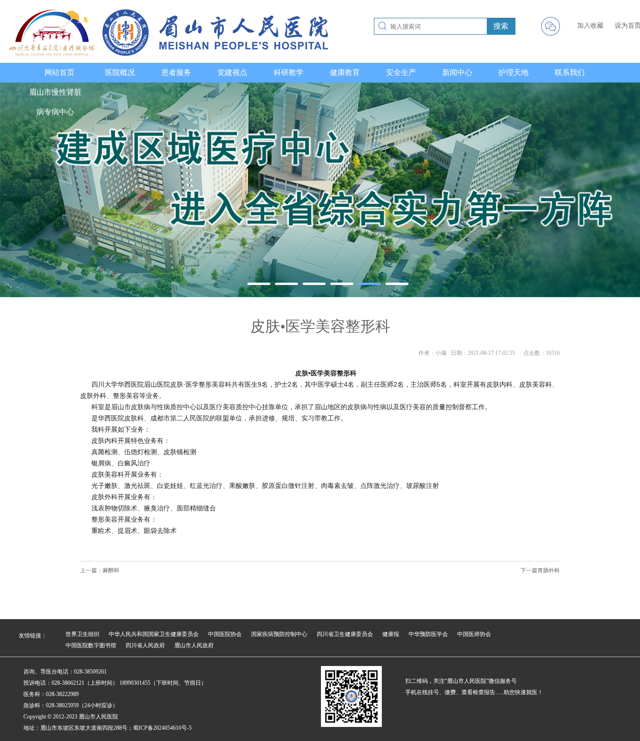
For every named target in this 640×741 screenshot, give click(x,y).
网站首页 (59, 72)
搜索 (500, 26)
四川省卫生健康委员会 (345, 634)
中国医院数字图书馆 (91, 645)
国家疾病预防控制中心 (279, 634)
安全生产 (401, 72)
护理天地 (513, 72)
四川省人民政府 (145, 645)
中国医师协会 (474, 634)
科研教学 (289, 72)
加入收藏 (590, 25)
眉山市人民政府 (194, 645)
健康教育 (345, 72)
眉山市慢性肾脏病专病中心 (55, 102)
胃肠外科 (548, 570)
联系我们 (570, 72)
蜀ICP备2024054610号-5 (162, 728)
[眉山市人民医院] (168, 54)
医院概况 (120, 72)
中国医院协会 (225, 634)
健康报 (390, 634)
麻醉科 (111, 570)
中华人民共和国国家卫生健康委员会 (154, 634)
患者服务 (176, 72)
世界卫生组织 (82, 634)
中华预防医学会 (428, 634)
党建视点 (232, 72)
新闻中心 (457, 72)
